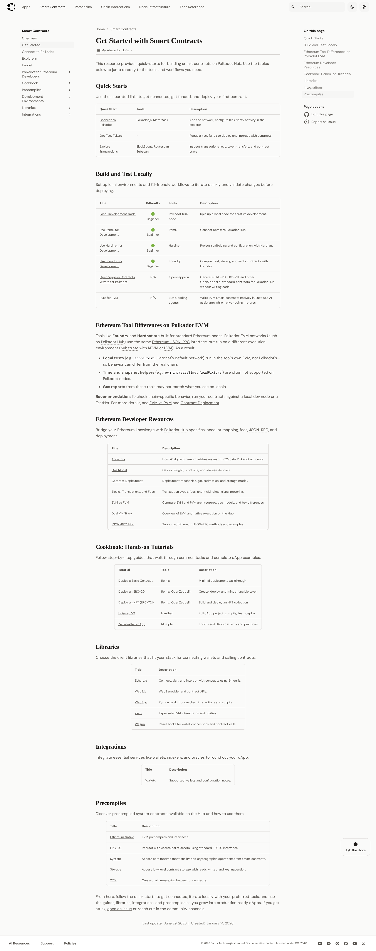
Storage (115, 869)
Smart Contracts (52, 7)
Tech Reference (192, 7)
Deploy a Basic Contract (135, 581)
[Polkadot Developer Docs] (11, 7)
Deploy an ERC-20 (131, 591)
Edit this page (322, 114)
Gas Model (119, 470)
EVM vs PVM (160, 402)
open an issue (119, 908)
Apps (26, 7)
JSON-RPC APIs (123, 524)
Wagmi (140, 724)
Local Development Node (118, 214)
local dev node (257, 396)
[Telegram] (328, 943)
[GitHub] (346, 943)
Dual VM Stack (122, 513)
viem (138, 713)
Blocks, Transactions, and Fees (133, 492)
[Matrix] (337, 943)
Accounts (118, 459)
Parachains (83, 7)
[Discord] (320, 943)
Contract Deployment (200, 402)
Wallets (150, 780)
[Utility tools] (364, 7)
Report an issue (323, 122)
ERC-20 (115, 848)
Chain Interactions (115, 7)
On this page (314, 31)
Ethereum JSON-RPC (171, 341)
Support (47, 943)
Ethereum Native (122, 837)
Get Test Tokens (111, 136)
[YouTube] (354, 943)
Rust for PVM (109, 298)
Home (100, 29)
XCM (113, 880)
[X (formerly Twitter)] (363, 943)
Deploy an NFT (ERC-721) (136, 602)
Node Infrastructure (154, 7)
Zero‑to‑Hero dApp (131, 624)
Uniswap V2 (126, 613)
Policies (70, 943)
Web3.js (140, 691)
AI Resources (19, 943)
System (115, 859)
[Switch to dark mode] (352, 7)
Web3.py (141, 702)
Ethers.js (141, 680)
